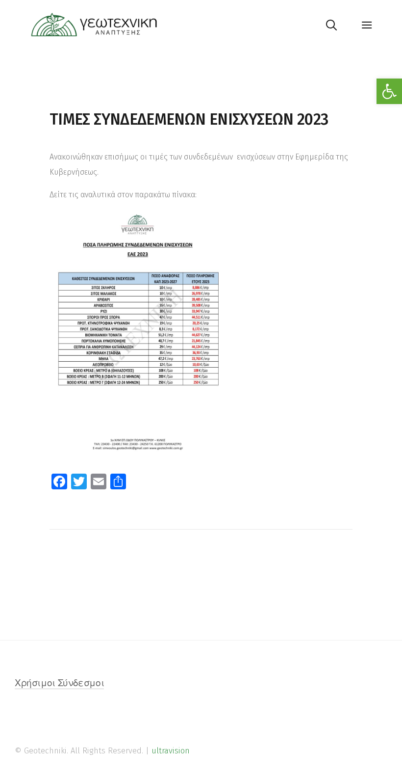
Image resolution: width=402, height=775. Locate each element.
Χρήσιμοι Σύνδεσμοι (59, 684)
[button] (389, 91)
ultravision (170, 750)
